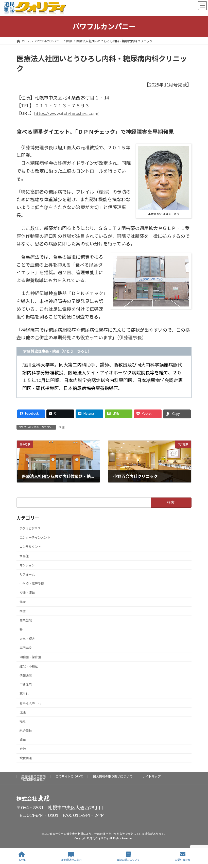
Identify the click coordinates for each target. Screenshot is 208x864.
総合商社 (26, 731)
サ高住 (24, 556)
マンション (27, 565)
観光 (23, 740)
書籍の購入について (128, 859)
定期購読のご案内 (71, 859)
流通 (23, 712)
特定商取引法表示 (33, 779)
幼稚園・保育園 (30, 657)
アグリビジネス (30, 528)
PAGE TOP (200, 840)
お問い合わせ (182, 859)
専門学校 (26, 648)
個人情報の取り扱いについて (112, 776)
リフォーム (27, 574)
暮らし (24, 694)
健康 (23, 602)
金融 (23, 749)
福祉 (23, 721)
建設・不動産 (29, 666)
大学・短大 (27, 639)
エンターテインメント (35, 538)
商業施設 (26, 620)
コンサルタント (30, 547)
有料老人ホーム (30, 703)
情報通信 (26, 675)
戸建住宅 (26, 685)
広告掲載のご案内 (33, 776)
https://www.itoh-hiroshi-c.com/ (66, 113)
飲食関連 (26, 758)
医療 (62, 427)
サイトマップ (151, 776)
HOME (22, 859)
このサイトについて (69, 776)
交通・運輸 (27, 593)
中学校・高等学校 (32, 583)
